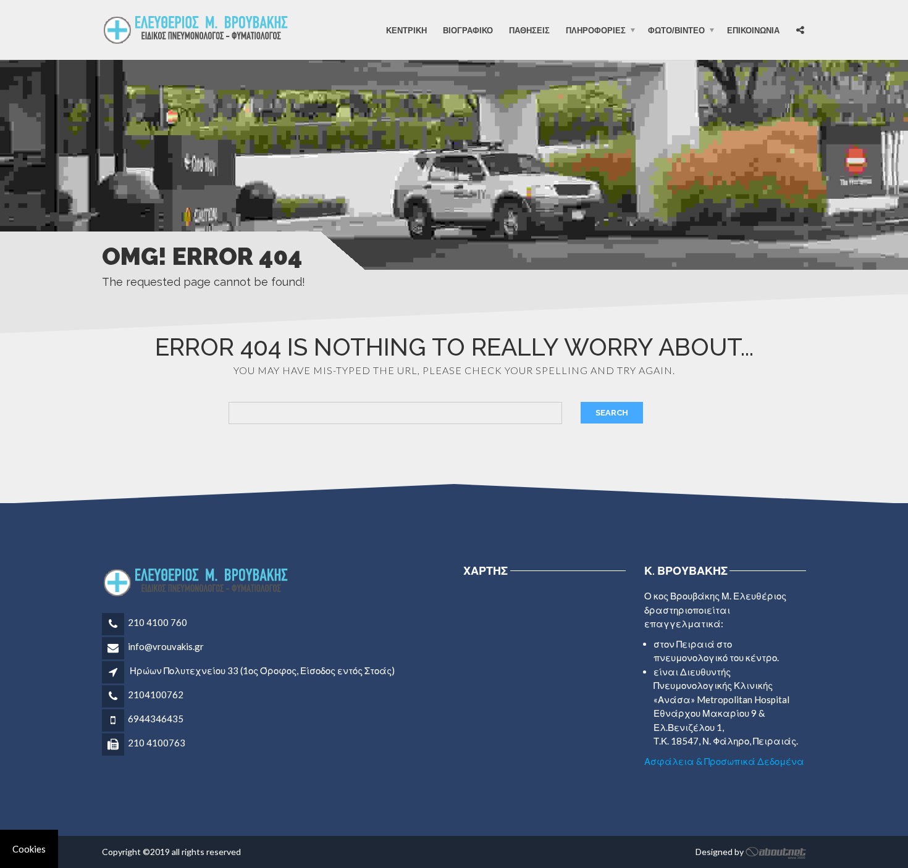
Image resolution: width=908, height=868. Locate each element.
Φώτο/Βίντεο (676, 30)
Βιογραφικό (468, 30)
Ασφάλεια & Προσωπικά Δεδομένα (724, 761)
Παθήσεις (529, 30)
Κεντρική (406, 30)
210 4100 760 (157, 622)
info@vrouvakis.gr (166, 646)
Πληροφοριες (596, 30)
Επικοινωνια (753, 30)
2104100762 (155, 694)
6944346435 (155, 718)
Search (611, 412)
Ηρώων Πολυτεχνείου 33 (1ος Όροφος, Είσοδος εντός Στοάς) (262, 670)
